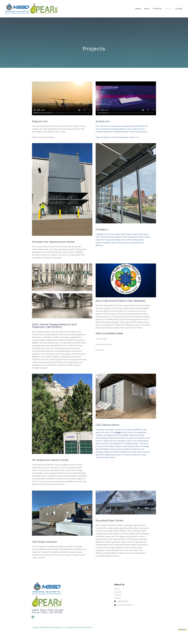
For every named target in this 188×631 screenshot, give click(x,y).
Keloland (99, 350)
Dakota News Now (104, 344)
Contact (178, 9)
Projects (168, 9)
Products (157, 9)
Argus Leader (101, 339)
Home (138, 9)
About (147, 9)
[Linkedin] (33, 617)
